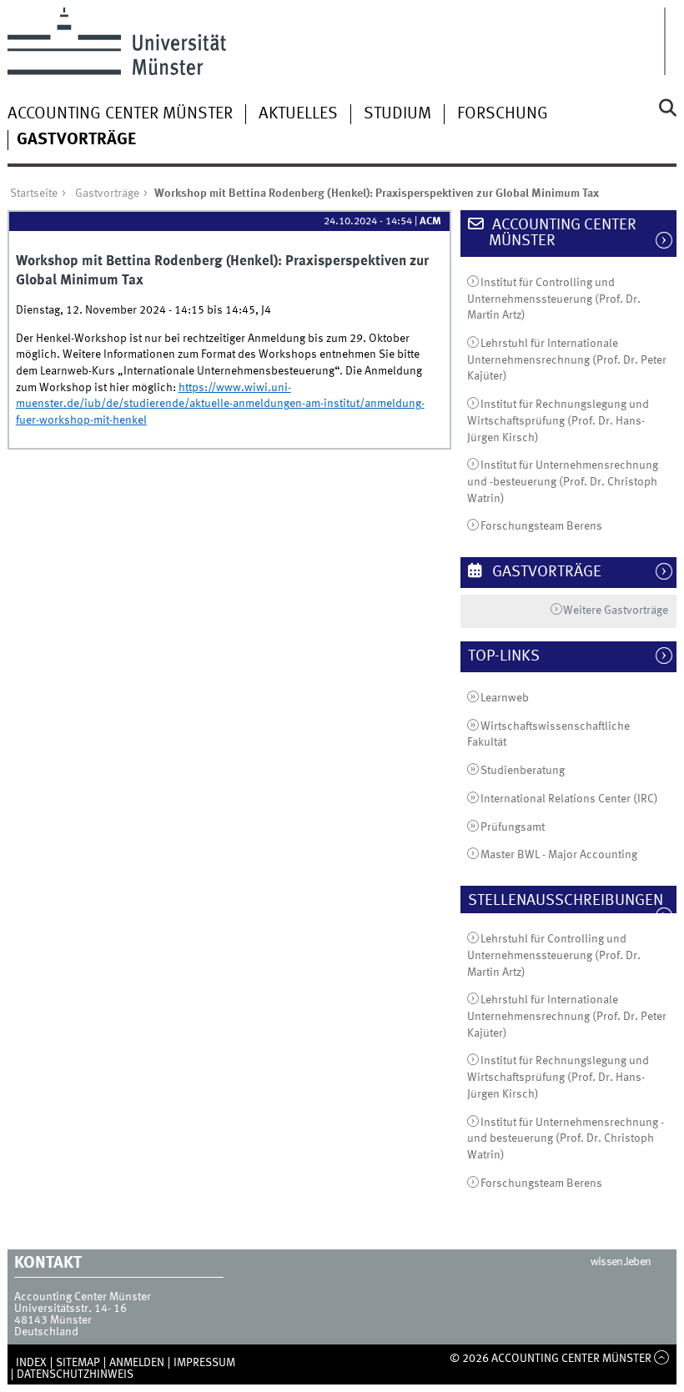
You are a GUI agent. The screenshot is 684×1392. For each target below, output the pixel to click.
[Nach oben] (662, 1358)
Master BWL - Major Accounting (558, 855)
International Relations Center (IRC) (569, 799)
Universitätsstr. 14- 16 (70, 1308)
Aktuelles (298, 114)
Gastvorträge (76, 140)
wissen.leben (621, 1262)
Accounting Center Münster (120, 114)
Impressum (204, 1363)
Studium (397, 114)
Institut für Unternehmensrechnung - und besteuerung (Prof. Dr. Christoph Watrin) (565, 1139)
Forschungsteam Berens (541, 526)
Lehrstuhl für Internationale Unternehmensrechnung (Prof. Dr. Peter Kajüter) (566, 360)
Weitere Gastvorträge (615, 610)
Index (31, 1363)
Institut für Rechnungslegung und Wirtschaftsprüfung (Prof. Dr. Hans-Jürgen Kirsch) (558, 421)
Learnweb (504, 698)
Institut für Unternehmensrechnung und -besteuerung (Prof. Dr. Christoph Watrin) (562, 482)
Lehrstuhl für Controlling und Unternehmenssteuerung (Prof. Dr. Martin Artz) (554, 955)
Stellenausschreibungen (574, 900)
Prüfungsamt (512, 827)
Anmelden (136, 1363)
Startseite (34, 193)
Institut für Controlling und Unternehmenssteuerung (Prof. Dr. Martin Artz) (554, 299)
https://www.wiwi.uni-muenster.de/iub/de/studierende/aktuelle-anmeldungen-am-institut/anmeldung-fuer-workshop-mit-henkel (220, 404)
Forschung (502, 114)
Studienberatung (522, 770)
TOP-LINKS (513, 656)
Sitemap (78, 1363)
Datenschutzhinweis (75, 1374)
